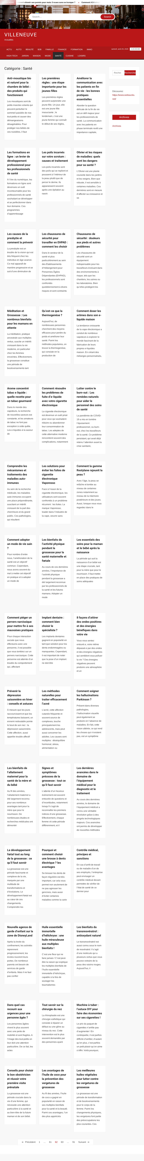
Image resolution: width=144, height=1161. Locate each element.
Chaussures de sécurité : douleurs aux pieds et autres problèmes (89, 240)
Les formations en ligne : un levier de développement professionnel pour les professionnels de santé (19, 162)
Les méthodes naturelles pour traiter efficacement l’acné (54, 697)
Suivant (82, 1142)
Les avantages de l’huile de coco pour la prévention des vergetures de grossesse (54, 1078)
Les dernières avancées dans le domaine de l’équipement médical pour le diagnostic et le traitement (87, 780)
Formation (77, 49)
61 (50, 1142)
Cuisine (70, 56)
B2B (39, 49)
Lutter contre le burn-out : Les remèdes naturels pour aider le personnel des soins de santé (89, 398)
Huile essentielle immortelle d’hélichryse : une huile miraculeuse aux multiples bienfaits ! (53, 937)
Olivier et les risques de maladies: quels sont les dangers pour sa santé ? (89, 158)
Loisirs (82, 56)
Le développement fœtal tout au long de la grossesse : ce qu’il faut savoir (19, 856)
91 (73, 1142)
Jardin (25, 56)
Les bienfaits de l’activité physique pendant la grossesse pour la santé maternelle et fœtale (54, 550)
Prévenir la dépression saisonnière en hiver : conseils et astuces (20, 697)
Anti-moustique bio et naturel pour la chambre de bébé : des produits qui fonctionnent (19, 86)
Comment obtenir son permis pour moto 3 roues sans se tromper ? (34, 2)
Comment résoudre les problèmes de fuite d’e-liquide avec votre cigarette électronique (54, 396)
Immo (89, 49)
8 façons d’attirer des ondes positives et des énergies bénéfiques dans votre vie (89, 626)
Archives (116, 126)
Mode (48, 56)
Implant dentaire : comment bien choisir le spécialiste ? (53, 624)
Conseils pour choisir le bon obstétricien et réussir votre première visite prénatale (20, 1078)
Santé (58, 56)
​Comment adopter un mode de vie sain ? (19, 544)
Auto (19, 49)
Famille (50, 49)
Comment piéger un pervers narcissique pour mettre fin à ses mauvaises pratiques (20, 624)
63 (62, 1142)
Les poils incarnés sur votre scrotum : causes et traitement (55, 156)
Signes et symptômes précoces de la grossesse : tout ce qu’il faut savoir (54, 776)
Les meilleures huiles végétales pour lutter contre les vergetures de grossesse (87, 1078)
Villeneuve (20, 34)
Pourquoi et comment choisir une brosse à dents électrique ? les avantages (54, 858)
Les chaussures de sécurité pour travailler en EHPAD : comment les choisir (55, 240)
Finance (62, 49)
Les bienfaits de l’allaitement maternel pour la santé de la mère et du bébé (19, 776)
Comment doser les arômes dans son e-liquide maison (89, 315)
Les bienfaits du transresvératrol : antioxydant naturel (89, 931)
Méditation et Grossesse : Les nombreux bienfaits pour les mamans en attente (19, 319)
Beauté (29, 49)
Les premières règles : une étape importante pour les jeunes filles (54, 84)
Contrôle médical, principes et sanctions (88, 854)
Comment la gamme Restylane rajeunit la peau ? (90, 470)
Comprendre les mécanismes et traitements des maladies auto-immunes (17, 474)
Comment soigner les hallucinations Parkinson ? (88, 695)
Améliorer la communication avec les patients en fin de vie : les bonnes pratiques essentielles (90, 88)
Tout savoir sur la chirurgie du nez (52, 1007)
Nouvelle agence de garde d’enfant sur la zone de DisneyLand (20, 931)
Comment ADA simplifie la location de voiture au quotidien (97, 2)
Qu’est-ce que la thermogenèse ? (52, 313)
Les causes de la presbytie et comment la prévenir (20, 238)
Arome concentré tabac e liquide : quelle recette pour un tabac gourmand (19, 394)
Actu (9, 49)
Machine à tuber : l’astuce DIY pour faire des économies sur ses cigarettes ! (89, 1011)
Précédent (30, 1142)
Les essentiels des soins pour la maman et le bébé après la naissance (90, 546)
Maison (37, 56)
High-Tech (11, 56)
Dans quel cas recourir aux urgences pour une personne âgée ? (18, 1011)
